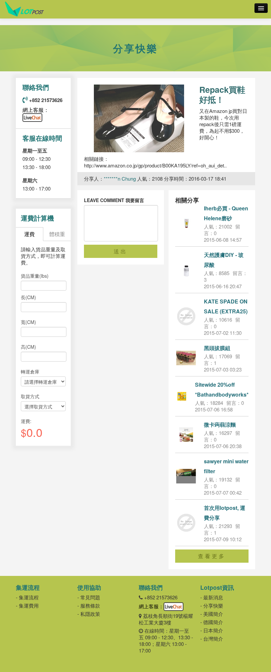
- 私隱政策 (88, 613)
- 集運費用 (27, 605)
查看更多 (212, 556)
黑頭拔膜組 (217, 348)
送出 (121, 251)
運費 (29, 234)
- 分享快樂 (211, 605)
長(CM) (28, 297)
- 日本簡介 (211, 630)
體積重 (57, 234)
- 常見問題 (88, 597)
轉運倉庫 (30, 371)
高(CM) (28, 346)
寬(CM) (28, 322)
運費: (26, 421)
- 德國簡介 (211, 622)
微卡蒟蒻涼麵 (220, 424)
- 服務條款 (88, 605)
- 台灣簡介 (211, 638)
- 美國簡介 (211, 613)
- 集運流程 (27, 597)
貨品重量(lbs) (35, 275)
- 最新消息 (211, 597)
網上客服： (35, 110)
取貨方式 (30, 396)
